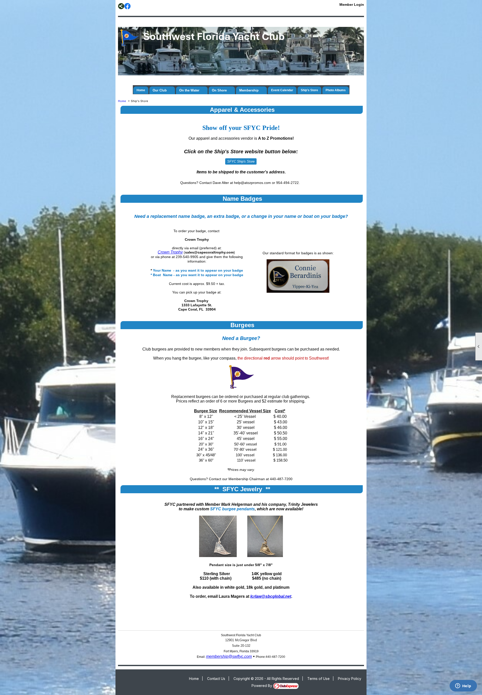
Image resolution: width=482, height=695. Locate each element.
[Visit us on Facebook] (127, 6)
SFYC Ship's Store (241, 161)
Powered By (262, 685)
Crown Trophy (170, 252)
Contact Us (216, 678)
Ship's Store (309, 90)
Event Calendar (282, 90)
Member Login (351, 5)
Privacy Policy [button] (349, 678)
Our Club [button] (160, 90)
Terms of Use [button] (318, 678)
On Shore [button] (219, 90)
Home (141, 90)
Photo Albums (336, 90)
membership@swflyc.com (229, 656)
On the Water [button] (189, 90)
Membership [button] (249, 90)
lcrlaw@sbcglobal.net (270, 596)
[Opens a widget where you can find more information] (463, 686)
